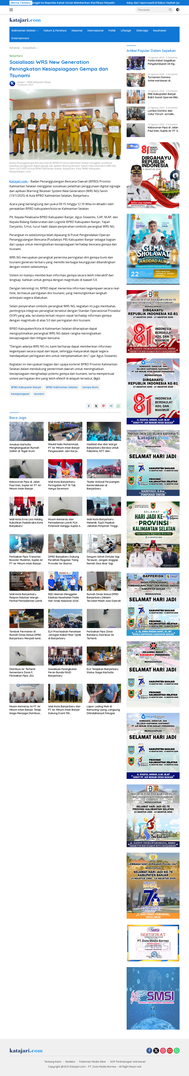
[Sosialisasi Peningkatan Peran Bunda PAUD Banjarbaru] (65, 656)
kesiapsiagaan (20, 394)
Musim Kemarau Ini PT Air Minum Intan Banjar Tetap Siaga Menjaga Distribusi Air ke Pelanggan (25, 710)
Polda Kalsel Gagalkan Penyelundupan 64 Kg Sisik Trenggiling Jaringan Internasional (163, 62)
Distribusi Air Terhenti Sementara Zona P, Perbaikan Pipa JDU (22, 672)
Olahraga (142, 30)
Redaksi (70, 1061)
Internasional (95, 30)
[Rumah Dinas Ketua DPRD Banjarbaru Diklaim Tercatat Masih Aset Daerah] (104, 581)
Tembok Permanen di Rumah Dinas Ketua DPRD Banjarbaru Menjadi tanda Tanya (25, 635)
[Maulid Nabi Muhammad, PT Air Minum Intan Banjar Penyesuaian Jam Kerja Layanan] (65, 431)
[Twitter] (156, 1051)
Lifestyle (126, 30)
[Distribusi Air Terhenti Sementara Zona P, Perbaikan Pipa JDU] (26, 656)
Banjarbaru (16, 55)
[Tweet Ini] (96, 406)
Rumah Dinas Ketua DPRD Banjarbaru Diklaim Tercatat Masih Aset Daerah (104, 597)
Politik (112, 30)
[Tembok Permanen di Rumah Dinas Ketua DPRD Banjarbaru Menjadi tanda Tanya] (26, 618)
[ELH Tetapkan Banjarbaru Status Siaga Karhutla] (104, 656)
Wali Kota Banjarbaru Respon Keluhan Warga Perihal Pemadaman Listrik (25, 597)
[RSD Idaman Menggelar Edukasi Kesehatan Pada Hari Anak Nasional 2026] (65, 581)
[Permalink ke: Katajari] (12, 83)
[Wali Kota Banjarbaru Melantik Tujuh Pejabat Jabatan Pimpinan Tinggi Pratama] (104, 506)
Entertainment (20, 38)
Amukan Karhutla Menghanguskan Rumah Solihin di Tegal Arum (24, 448)
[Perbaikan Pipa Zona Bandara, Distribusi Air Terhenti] (104, 618)
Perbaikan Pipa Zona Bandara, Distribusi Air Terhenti (100, 635)
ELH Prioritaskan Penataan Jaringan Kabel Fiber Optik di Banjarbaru (64, 635)
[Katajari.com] (25, 20)
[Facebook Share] (89, 406)
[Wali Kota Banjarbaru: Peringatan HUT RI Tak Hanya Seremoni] (65, 468)
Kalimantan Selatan (24, 30)
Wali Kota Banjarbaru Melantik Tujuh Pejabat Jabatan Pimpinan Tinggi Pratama (102, 523)
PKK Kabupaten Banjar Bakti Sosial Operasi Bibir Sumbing (163, 95)
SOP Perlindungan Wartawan (128, 1061)
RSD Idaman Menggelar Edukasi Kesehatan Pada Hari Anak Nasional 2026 (63, 597)
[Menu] (11, 10)
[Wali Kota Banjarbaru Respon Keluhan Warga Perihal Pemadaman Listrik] (26, 581)
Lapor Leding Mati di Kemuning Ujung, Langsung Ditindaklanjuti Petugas (103, 710)
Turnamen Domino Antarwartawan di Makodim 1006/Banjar (162, 79)
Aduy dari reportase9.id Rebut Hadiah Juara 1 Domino (114, 2)
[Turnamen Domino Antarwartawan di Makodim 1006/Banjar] (136, 80)
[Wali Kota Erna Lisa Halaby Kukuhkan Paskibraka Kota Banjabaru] (26, 506)
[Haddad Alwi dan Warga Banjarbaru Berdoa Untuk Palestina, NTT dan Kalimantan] (104, 431)
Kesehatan (159, 30)
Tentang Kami (52, 1061)
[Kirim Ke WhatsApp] (118, 406)
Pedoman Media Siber (92, 1061)
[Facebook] (149, 1051)
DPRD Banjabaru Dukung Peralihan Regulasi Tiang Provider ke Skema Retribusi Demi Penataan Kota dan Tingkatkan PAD (64, 560)
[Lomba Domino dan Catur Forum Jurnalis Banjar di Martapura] (136, 113)
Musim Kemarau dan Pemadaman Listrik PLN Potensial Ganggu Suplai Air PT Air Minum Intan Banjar (65, 523)
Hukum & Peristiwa (55, 30)
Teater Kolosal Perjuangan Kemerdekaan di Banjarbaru (103, 485)
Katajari (21, 82)
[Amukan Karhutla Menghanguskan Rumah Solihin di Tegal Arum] (26, 431)
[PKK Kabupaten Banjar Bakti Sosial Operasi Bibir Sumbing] (136, 97)
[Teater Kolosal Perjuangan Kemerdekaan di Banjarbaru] (104, 468)
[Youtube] (170, 1051)
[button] (170, 10)
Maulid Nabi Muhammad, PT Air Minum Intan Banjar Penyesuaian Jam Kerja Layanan (64, 448)
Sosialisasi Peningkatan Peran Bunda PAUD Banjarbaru (62, 672)
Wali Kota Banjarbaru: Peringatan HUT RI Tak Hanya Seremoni (62, 485)
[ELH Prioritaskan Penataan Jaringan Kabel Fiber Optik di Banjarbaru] (65, 618)
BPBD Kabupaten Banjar (39, 82)
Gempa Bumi (90, 387)
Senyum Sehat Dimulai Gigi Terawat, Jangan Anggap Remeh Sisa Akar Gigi (103, 560)
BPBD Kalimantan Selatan (62, 387)
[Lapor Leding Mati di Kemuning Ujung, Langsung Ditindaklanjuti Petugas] (104, 693)
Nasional (77, 30)
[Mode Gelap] (178, 10)
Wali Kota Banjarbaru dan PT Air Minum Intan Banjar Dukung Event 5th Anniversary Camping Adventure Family (64, 710)
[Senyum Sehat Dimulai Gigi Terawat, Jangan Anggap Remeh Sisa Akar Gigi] (104, 543)
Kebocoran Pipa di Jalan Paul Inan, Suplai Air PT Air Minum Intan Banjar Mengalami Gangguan (25, 485)
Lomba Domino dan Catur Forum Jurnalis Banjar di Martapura (161, 112)
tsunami (39, 394)
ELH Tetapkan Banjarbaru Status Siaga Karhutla (102, 670)
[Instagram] (163, 1051)
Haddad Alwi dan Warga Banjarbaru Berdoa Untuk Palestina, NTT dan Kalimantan (103, 448)
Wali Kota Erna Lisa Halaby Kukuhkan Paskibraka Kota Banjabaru (26, 523)
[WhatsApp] (177, 1051)
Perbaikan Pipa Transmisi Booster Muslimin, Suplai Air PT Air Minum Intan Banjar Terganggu (26, 560)
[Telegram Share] (111, 406)
